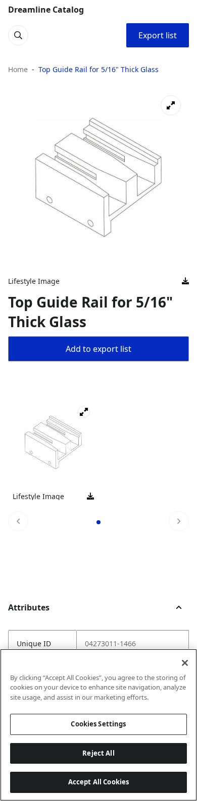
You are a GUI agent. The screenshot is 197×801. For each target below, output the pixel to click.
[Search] (18, 35)
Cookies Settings (98, 723)
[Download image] (185, 281)
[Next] (179, 521)
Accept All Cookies (98, 781)
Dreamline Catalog (46, 9)
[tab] (98, 522)
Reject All (98, 753)
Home (18, 69)
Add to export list (98, 348)
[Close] (185, 663)
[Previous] (18, 521)
